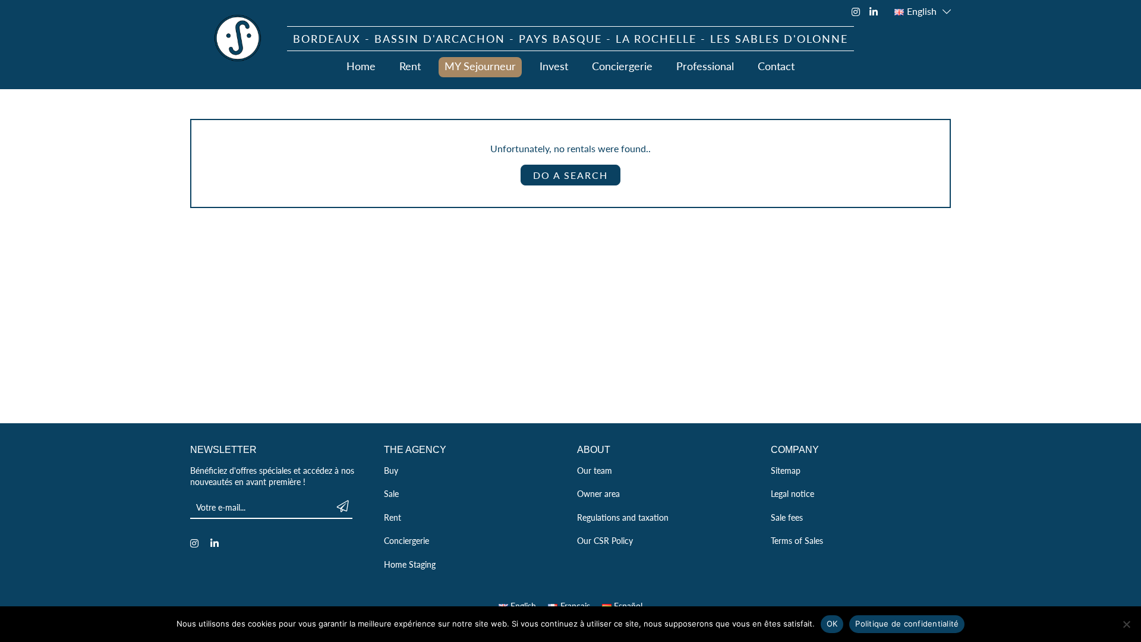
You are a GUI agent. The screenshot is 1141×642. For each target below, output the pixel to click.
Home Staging (410, 564)
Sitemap (785, 470)
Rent (410, 65)
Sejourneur (237, 38)
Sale (391, 493)
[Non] (1126, 624)
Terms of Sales (797, 540)
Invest (554, 65)
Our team (594, 470)
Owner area (598, 493)
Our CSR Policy (605, 540)
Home (361, 65)
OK (832, 623)
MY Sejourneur (480, 65)
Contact (776, 65)
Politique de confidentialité (907, 623)
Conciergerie (622, 65)
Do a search (570, 175)
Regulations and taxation (623, 517)
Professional (705, 65)
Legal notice (792, 493)
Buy (391, 470)
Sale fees (787, 517)
